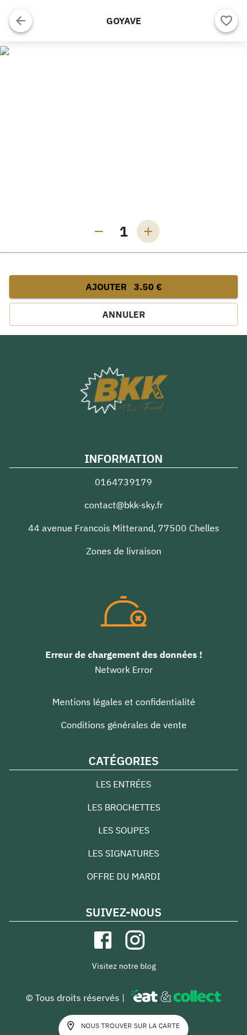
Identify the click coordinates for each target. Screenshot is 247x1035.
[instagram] (135, 940)
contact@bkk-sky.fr (123, 505)
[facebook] (102, 940)
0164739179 (123, 482)
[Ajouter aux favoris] (226, 20)
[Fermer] (20, 20)
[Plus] (148, 231)
